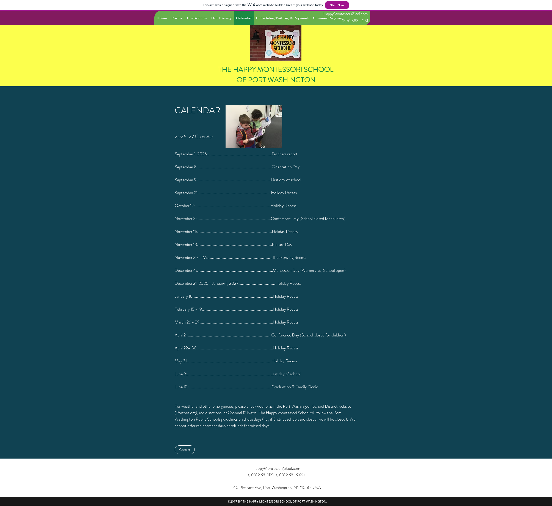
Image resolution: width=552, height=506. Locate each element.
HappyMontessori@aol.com (345, 14)
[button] (185, 449)
